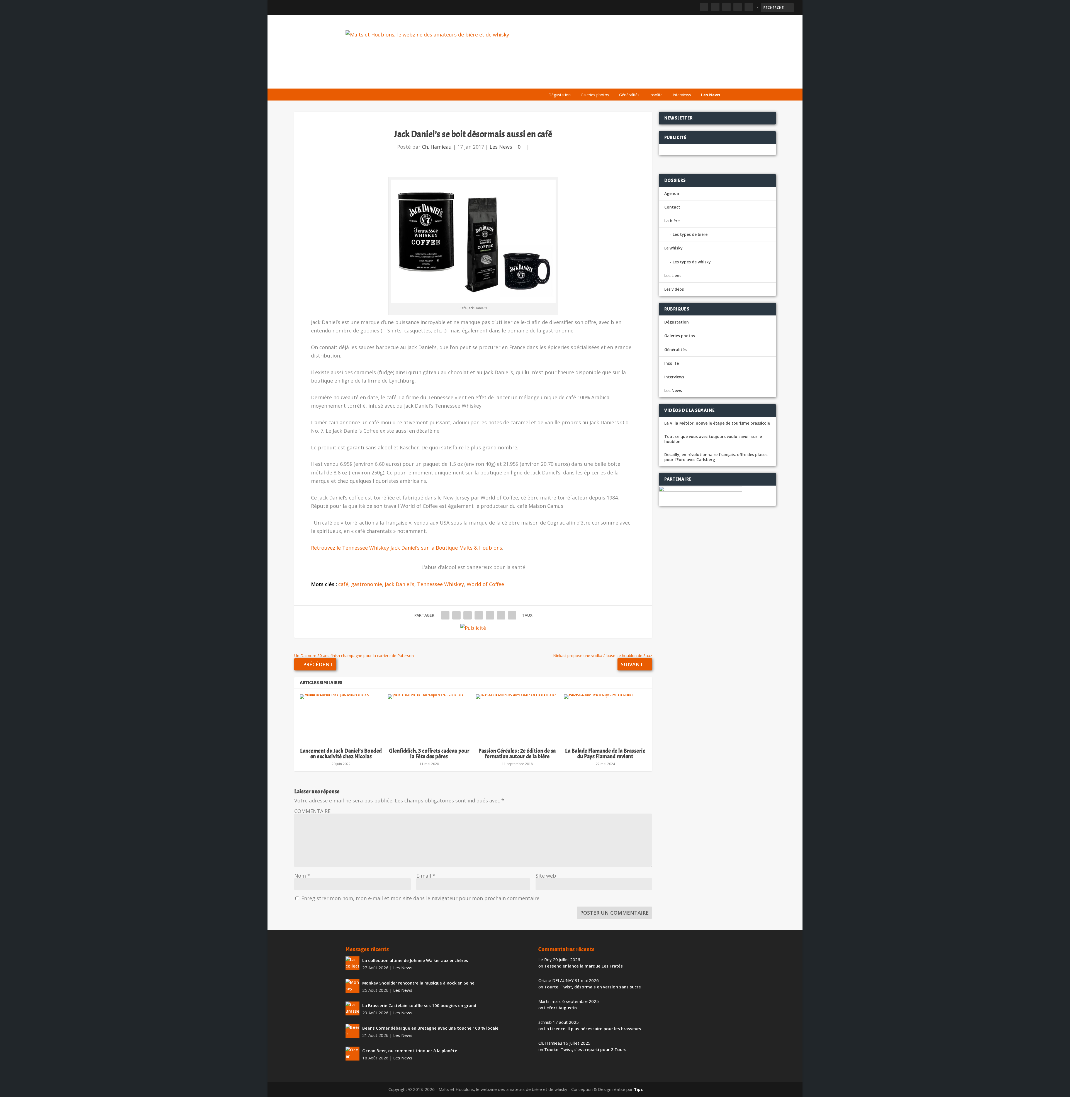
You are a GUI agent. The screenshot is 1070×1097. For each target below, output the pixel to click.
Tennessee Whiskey (440, 584)
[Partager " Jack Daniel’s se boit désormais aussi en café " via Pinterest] (478, 615)
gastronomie (366, 584)
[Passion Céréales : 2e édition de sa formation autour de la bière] (517, 718)
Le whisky (613, 81)
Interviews (682, 94)
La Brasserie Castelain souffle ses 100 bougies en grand (419, 1005)
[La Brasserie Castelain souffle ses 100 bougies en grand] (352, 1008)
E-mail (425, 875)
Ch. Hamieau (437, 146)
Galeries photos (595, 94)
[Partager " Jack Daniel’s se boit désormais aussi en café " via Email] (501, 615)
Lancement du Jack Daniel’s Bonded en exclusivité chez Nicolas (341, 753)
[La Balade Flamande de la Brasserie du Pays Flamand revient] (605, 718)
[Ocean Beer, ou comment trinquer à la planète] (352, 1054)
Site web (546, 875)
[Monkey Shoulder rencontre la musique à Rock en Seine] (352, 986)
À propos (555, 81)
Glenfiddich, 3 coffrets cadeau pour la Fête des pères (429, 753)
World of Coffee (485, 584)
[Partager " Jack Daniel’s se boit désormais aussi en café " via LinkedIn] (489, 615)
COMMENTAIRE (312, 811)
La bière (581, 81)
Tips (638, 1089)
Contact (672, 207)
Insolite (656, 94)
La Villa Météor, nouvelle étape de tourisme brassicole (717, 423)
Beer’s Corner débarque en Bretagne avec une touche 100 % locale (430, 1028)
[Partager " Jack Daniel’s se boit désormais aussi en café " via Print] (512, 615)
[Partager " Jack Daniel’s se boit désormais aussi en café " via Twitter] (456, 615)
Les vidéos (672, 81)
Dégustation (559, 94)
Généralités (629, 94)
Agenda (645, 81)
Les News (710, 94)
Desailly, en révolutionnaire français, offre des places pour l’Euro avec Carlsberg (715, 457)
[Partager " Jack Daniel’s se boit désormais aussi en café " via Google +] (467, 615)
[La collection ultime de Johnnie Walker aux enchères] (352, 963)
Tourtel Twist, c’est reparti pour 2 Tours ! (586, 1049)
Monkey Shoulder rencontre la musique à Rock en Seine (418, 983)
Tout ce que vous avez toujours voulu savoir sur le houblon (713, 439)
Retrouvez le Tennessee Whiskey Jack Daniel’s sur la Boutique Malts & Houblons (406, 547)
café (343, 584)
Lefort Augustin (560, 1007)
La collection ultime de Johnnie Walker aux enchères (415, 960)
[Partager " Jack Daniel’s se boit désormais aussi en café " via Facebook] (445, 615)
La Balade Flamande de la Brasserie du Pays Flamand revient (605, 753)
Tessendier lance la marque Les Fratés (583, 966)
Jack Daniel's (399, 584)
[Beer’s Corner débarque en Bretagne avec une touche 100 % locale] (352, 1031)
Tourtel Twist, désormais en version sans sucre (592, 987)
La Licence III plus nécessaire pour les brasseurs (592, 1028)
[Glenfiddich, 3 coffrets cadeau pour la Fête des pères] (429, 718)
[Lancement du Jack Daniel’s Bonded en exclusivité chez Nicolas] (341, 718)
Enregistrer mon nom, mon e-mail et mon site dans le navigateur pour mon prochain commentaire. (421, 898)
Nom (302, 875)
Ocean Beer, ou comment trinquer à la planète (409, 1050)
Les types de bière (690, 234)
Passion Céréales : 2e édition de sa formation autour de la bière (517, 753)
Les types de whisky (692, 262)
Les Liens (700, 81)
